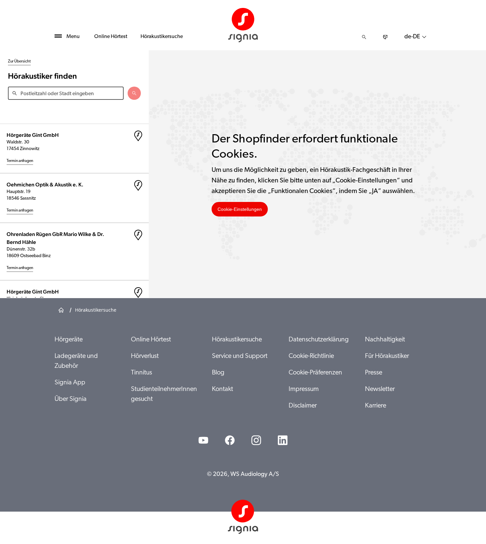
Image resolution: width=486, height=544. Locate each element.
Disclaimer (303, 406)
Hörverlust (145, 356)
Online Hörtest (110, 36)
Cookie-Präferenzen (315, 372)
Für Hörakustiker (387, 356)
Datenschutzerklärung (319, 339)
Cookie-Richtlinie (311, 356)
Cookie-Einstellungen (240, 209)
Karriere (375, 406)
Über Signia (71, 399)
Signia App (70, 382)
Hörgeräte (69, 339)
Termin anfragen (20, 161)
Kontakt (222, 389)
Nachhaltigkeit (385, 339)
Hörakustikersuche (162, 36)
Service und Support (239, 356)
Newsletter (380, 389)
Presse (373, 372)
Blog (218, 372)
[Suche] (364, 37)
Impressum (304, 389)
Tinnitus (141, 372)
